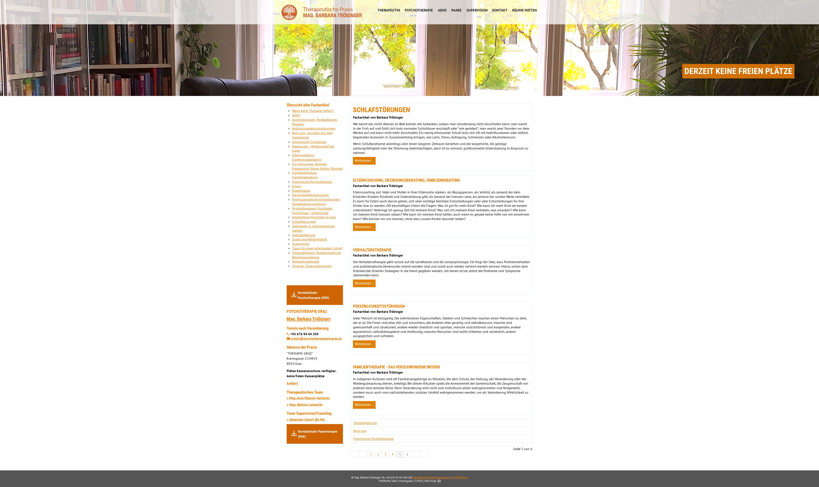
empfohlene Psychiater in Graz (314, 217)
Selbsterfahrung (365, 423)
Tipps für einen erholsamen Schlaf (317, 248)
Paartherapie (301, 190)
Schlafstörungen (304, 221)
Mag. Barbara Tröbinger (309, 319)
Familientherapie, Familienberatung (305, 175)
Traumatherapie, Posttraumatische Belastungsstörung (316, 255)
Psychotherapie (419, 10)
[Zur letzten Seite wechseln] (423, 454)
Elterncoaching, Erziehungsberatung (306, 157)
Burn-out (359, 431)
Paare (456, 10)
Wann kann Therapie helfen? (313, 111)
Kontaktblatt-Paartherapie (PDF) (317, 434)
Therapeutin (389, 10)
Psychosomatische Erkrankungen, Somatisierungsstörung (316, 201)
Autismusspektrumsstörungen (313, 128)
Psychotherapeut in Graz (322, 10)
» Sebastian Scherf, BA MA (306, 419)
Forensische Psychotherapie (373, 438)
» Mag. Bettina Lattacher (305, 404)
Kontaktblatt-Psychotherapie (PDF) (313, 295)
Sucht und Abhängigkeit (309, 239)
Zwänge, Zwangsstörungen (312, 266)
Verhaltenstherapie (305, 261)
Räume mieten (524, 10)
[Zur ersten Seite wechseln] (355, 454)
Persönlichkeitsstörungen (310, 195)
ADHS (442, 10)
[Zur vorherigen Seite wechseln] (363, 454)
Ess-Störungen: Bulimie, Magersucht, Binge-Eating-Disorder (317, 166)
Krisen (296, 186)
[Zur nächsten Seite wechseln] (415, 454)
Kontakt (499, 10)
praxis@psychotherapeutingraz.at (316, 338)
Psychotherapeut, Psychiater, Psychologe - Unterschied (312, 210)
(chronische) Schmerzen (309, 142)
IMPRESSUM (460, 477)
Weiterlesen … (364, 161)
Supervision (477, 10)
